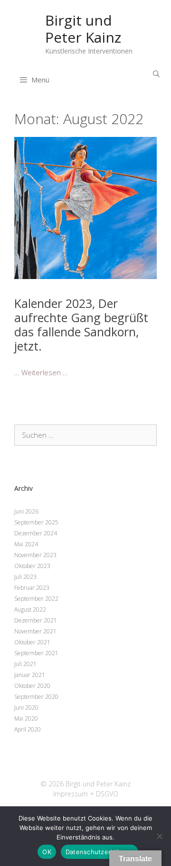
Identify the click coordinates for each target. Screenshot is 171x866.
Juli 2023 (25, 577)
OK (46, 852)
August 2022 (30, 609)
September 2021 (36, 653)
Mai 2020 (26, 718)
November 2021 (35, 631)
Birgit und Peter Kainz (83, 28)
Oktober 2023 (32, 566)
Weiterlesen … (44, 372)
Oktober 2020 (32, 686)
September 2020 (36, 697)
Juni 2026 (26, 511)
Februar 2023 (31, 588)
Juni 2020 (26, 708)
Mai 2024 (26, 544)
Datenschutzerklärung (99, 852)
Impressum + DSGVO (85, 793)
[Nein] (159, 836)
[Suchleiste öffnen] (156, 73)
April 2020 (27, 729)
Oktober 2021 (32, 642)
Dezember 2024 (35, 533)
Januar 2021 (29, 675)
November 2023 (35, 555)
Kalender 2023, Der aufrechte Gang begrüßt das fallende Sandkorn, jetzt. (81, 324)
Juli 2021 (25, 664)
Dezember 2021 (35, 620)
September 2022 (36, 599)
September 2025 (36, 522)
